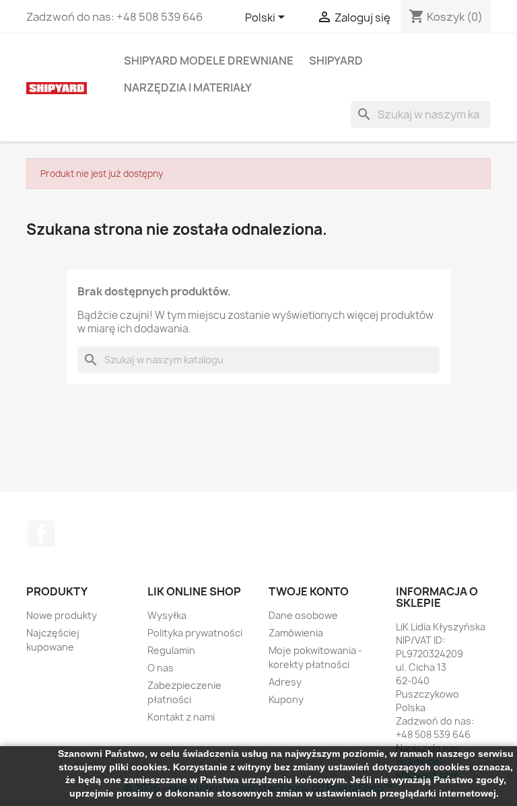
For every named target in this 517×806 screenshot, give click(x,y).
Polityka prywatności (194, 632)
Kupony (286, 699)
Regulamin (171, 650)
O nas (160, 667)
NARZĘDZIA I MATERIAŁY (188, 87)
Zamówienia (296, 632)
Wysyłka (166, 615)
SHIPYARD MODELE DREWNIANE (209, 60)
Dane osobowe (303, 615)
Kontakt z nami (181, 716)
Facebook (41, 533)
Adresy (285, 681)
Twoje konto (309, 591)
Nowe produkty (61, 615)
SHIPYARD (336, 60)
